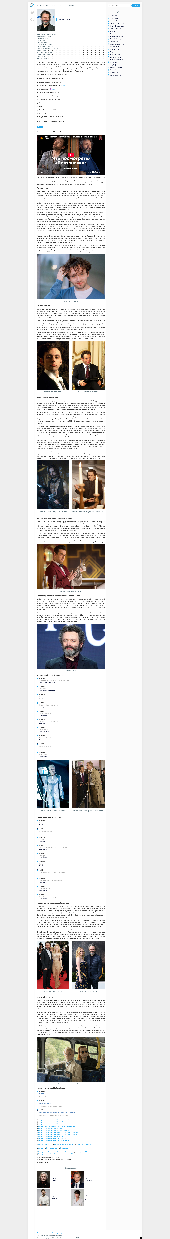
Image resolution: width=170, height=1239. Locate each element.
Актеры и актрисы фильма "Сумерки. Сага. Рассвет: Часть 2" (58, 1134)
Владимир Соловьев (116, 52)
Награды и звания (42, 58)
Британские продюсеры (84, 1144)
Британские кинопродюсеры (63, 1144)
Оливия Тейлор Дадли (116, 23)
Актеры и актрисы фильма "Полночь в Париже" (54, 1130)
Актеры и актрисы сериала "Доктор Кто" (51, 1122)
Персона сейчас (42, 56)
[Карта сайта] (31, 19)
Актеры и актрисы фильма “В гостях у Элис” (52, 1138)
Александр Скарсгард (116, 44)
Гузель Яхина (114, 72)
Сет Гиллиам (113, 62)
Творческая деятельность (45, 46)
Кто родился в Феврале (46, 1152)
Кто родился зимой (44, 1154)
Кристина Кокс (114, 21)
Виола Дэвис (113, 31)
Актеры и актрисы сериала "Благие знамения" (53, 1120)
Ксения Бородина (115, 75)
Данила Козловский (116, 36)
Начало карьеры (42, 42)
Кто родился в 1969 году (83, 1152)
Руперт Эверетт (114, 34)
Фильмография (41, 50)
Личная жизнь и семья (43, 54)
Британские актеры (44, 1144)
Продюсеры (64, 1148)
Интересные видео (42, 38)
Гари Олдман (113, 41)
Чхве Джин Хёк (114, 54)
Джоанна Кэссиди (115, 57)
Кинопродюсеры (51, 1148)
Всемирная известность (44, 44)
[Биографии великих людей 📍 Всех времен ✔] (31, 5)
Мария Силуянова (115, 67)
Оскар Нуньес (114, 18)
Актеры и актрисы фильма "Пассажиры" (51, 1128)
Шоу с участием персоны (44, 52)
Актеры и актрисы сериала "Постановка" (51, 1124)
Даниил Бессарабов (116, 59)
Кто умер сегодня (58, 1233)
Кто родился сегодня (44, 1233)
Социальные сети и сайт (44, 36)
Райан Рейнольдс (115, 39)
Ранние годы (41, 40)
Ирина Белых (114, 46)
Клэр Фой (112, 70)
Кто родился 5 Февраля (64, 1152)
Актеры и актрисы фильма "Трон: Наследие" (53, 1136)
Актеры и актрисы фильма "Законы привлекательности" (56, 1126)
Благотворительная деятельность (47, 48)
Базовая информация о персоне (46, 34)
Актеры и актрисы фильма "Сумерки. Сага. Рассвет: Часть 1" (58, 1132)
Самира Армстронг (115, 28)
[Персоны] (31, 12)
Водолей (54, 89)
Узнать (63, 85)
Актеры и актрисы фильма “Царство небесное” (53, 1140)
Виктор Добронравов (116, 26)
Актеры (40, 1148)
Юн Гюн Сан (113, 15)
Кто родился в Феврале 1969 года (65, 1154)
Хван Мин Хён (114, 49)
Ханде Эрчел (113, 65)
